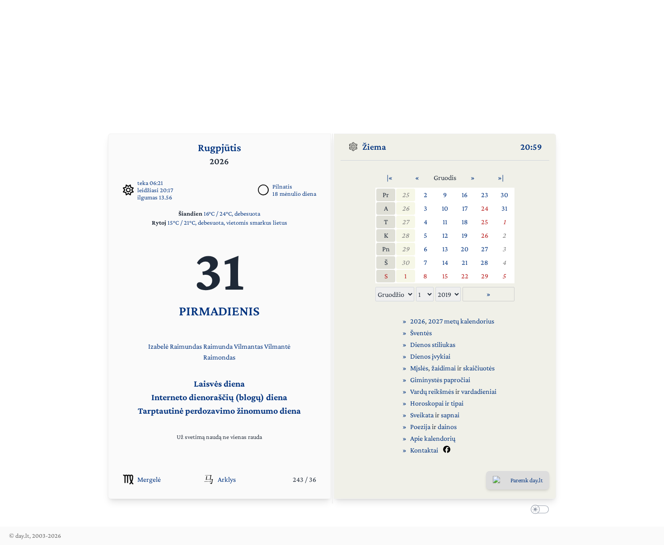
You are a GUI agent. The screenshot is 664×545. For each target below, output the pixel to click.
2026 (417, 321)
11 (445, 222)
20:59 (531, 147)
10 (445, 208)
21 (465, 262)
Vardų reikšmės (432, 391)
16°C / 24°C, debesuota (232, 213)
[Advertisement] (332, 63)
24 (484, 208)
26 (405, 208)
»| (501, 177)
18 (465, 222)
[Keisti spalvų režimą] (538, 510)
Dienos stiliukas (432, 344)
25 (405, 195)
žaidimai (443, 368)
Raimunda (218, 346)
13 (445, 249)
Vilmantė (277, 346)
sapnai (450, 415)
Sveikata (422, 415)
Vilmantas (248, 346)
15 (445, 276)
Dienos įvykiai (430, 356)
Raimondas (219, 357)
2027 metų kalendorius (461, 321)
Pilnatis (282, 186)
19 (465, 235)
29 (405, 249)
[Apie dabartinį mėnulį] (263, 190)
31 (504, 208)
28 (405, 235)
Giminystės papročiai (440, 379)
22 (464, 276)
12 (445, 235)
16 (465, 195)
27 (405, 222)
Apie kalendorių (432, 438)
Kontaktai (424, 450)
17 (465, 208)
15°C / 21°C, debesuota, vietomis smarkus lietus (227, 222)
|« (390, 177)
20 (464, 249)
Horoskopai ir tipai (436, 403)
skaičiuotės (479, 368)
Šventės (421, 333)
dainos (447, 426)
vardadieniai (478, 391)
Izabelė (158, 346)
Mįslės (419, 368)
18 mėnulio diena (294, 193)
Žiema (374, 147)
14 (445, 262)
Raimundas (186, 346)
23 (484, 195)
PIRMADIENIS (219, 310)
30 (504, 195)
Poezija (420, 426)
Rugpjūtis (219, 147)
